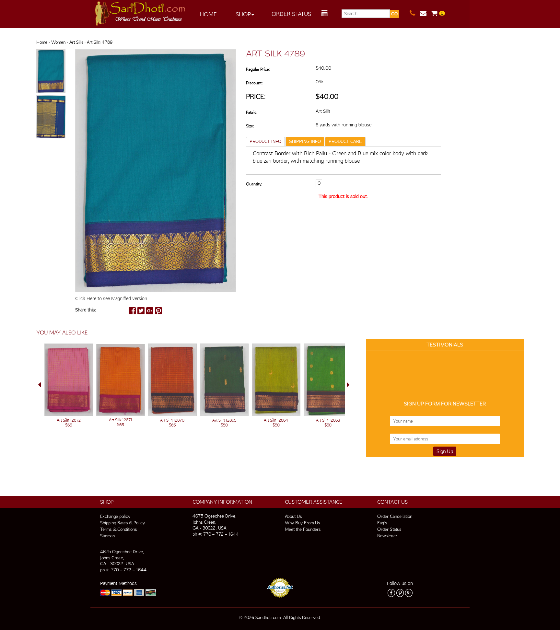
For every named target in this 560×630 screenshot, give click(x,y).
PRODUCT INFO (265, 141)
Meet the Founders (303, 529)
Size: (250, 125)
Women (58, 42)
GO (394, 13)
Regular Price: (258, 69)
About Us (293, 516)
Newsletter (387, 535)
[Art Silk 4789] (50, 72)
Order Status (291, 13)
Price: (256, 96)
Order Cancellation (394, 516)
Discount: (254, 82)
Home (208, 14)
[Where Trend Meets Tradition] (140, 12)
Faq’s (382, 522)
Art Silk (76, 42)
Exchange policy (115, 516)
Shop (243, 14)
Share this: (85, 310)
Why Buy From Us (302, 522)
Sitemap (107, 535)
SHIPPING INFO (305, 141)
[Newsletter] (425, 13)
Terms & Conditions (118, 529)
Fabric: (251, 112)
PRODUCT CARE (345, 141)
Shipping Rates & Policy (122, 522)
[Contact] (415, 13)
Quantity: (254, 183)
